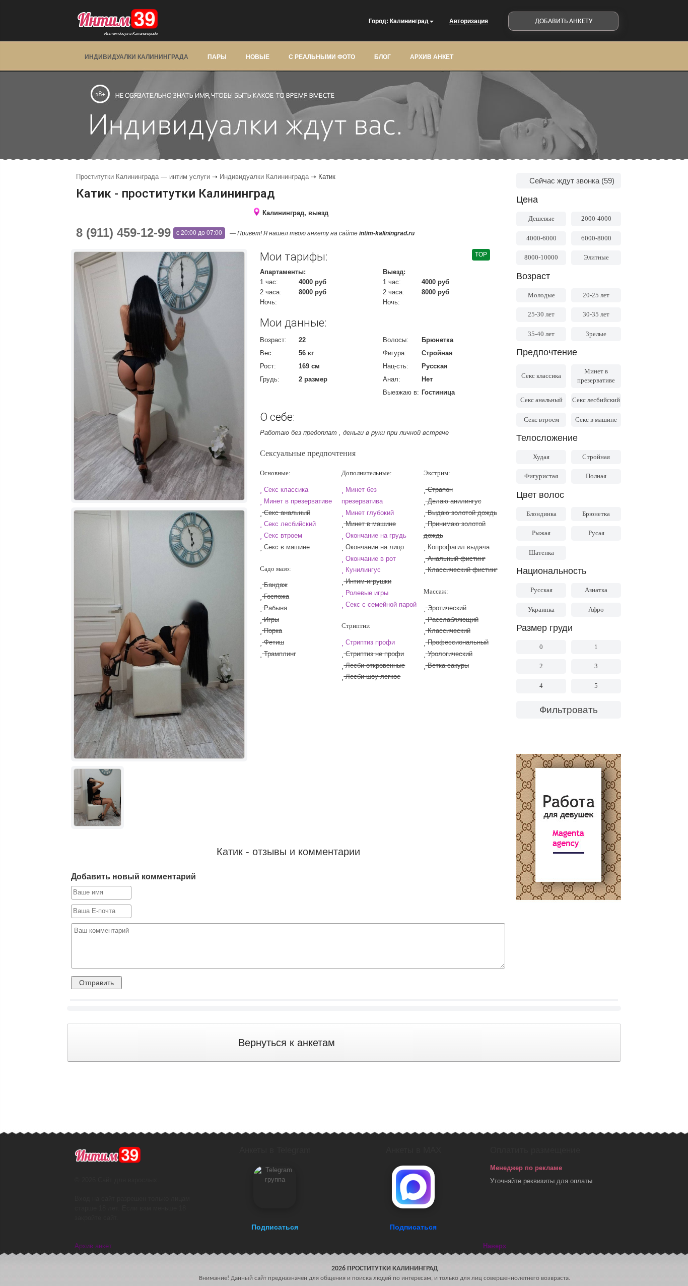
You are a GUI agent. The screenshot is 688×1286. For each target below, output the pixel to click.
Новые (257, 56)
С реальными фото (322, 56)
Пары (217, 56)
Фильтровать (568, 709)
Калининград (409, 21)
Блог (382, 56)
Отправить (96, 983)
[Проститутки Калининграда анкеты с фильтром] (568, 827)
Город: (378, 21)
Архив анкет (431, 56)
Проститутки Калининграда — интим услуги (143, 176)
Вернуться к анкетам (286, 1042)
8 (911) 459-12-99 (123, 232)
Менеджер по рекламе (526, 1168)
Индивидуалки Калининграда (136, 56)
